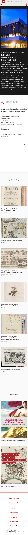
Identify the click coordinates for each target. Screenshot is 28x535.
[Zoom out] (25, 147)
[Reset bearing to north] (25, 149)
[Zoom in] (25, 144)
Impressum (14, 517)
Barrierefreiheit (14, 512)
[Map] (14, 154)
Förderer (14, 508)
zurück (4, 4)
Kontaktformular (14, 503)
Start (14, 494)
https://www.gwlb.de (17, 124)
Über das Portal (14, 498)
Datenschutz (14, 521)
